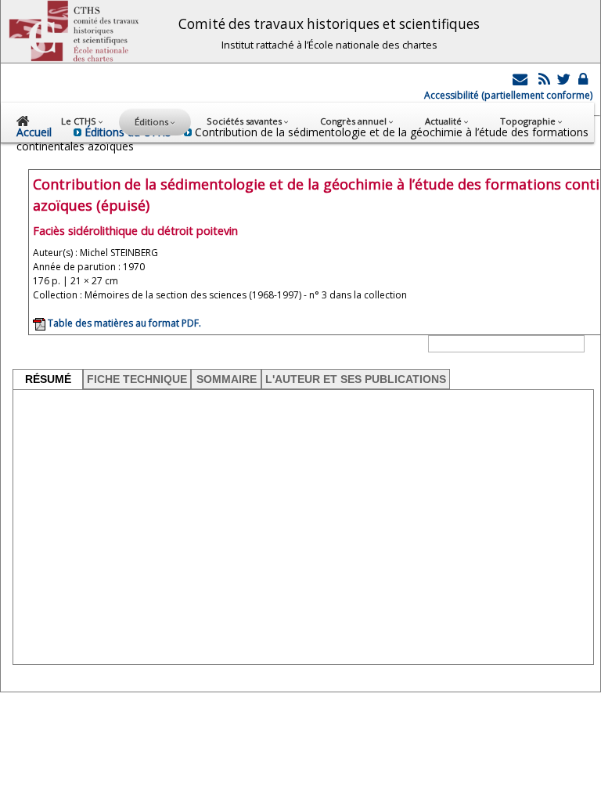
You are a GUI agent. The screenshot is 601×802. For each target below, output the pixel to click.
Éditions (153, 122)
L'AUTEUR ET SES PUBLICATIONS (355, 379)
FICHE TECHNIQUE (137, 379)
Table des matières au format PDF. (123, 323)
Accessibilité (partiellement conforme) (508, 95)
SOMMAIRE (226, 379)
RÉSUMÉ (48, 379)
